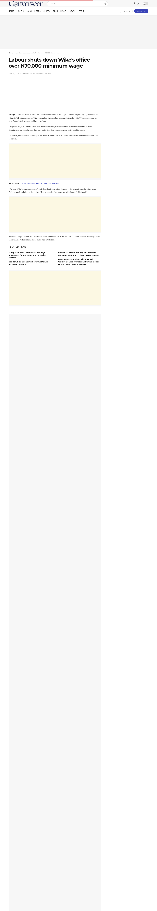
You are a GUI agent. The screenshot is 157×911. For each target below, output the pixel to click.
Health (63, 11)
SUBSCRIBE (141, 11)
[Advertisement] (78, 32)
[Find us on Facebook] (134, 3)
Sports (47, 11)
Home (11, 11)
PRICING (126, 11)
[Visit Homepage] (26, 3)
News (72, 11)
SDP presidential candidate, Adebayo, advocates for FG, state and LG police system (27, 255)
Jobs (29, 11)
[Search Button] (105, 3)
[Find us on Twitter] (138, 3)
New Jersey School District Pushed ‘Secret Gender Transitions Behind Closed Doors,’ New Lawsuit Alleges (78, 262)
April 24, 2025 (14, 74)
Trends (82, 11)
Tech (55, 11)
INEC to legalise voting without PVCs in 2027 (40, 183)
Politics (21, 11)
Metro (37, 11)
